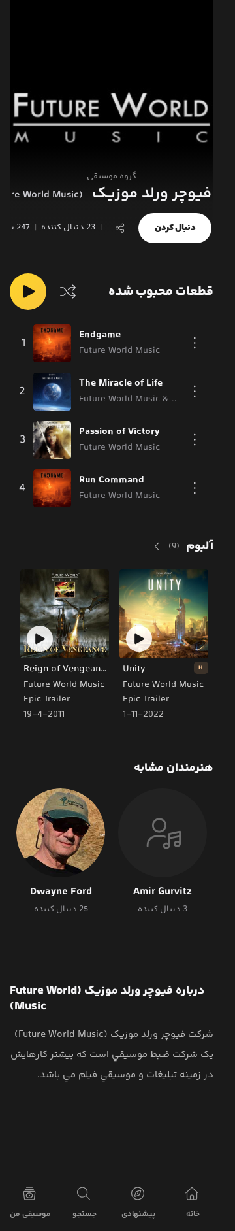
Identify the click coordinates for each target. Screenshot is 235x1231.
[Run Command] (52, 488)
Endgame (100, 335)
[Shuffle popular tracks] (68, 291)
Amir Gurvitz (162, 892)
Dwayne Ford (61, 892)
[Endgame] (52, 343)
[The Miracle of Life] (52, 392)
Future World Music (163, 685)
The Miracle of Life (121, 383)
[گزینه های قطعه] (194, 343)
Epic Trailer (147, 699)
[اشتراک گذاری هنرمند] (120, 228)
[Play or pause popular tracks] (28, 291)
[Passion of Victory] (52, 440)
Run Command (111, 480)
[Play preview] (139, 639)
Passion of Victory (119, 432)
